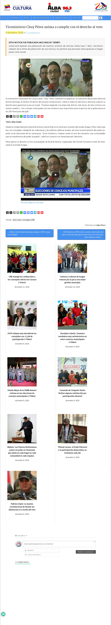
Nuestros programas (42, 18)
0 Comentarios (32, 32)
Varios (75, 18)
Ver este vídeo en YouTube (32, 202)
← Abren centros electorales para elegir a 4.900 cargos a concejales (29, 233)
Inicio (4, 18)
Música (27, 18)
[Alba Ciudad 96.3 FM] (55, 7)
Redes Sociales (61, 18)
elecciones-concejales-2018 (23, 220)
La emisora (14, 18)
